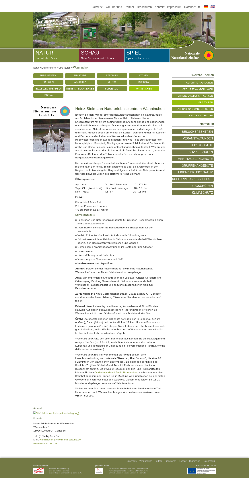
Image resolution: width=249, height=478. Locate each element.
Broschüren (144, 7)
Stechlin (112, 75)
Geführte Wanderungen (197, 89)
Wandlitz (80, 82)
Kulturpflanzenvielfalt (192, 179)
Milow (112, 82)
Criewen (48, 82)
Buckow (143, 82)
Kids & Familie (202, 145)
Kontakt (159, 7)
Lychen (143, 75)
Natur (47, 55)
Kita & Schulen (201, 151)
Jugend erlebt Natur (195, 172)
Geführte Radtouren (199, 82)
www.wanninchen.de (45, 443)
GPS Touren (65, 68)
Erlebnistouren (48, 68)
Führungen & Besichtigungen (194, 96)
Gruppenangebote (197, 165)
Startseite (97, 7)
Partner (129, 7)
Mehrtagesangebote (195, 158)
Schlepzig (111, 88)
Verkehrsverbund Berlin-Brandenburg (116, 372)
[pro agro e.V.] (38, 471)
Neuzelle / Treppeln (47, 88)
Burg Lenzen (48, 75)
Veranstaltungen (198, 138)
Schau (98, 55)
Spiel (137, 55)
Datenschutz (192, 7)
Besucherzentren (197, 131)
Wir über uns (114, 7)
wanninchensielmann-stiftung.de (60, 439)
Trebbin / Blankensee (80, 88)
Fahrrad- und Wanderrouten (194, 109)
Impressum (174, 7)
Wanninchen (144, 88)
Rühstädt (79, 75)
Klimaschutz (202, 192)
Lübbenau (48, 95)
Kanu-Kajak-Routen (201, 115)
